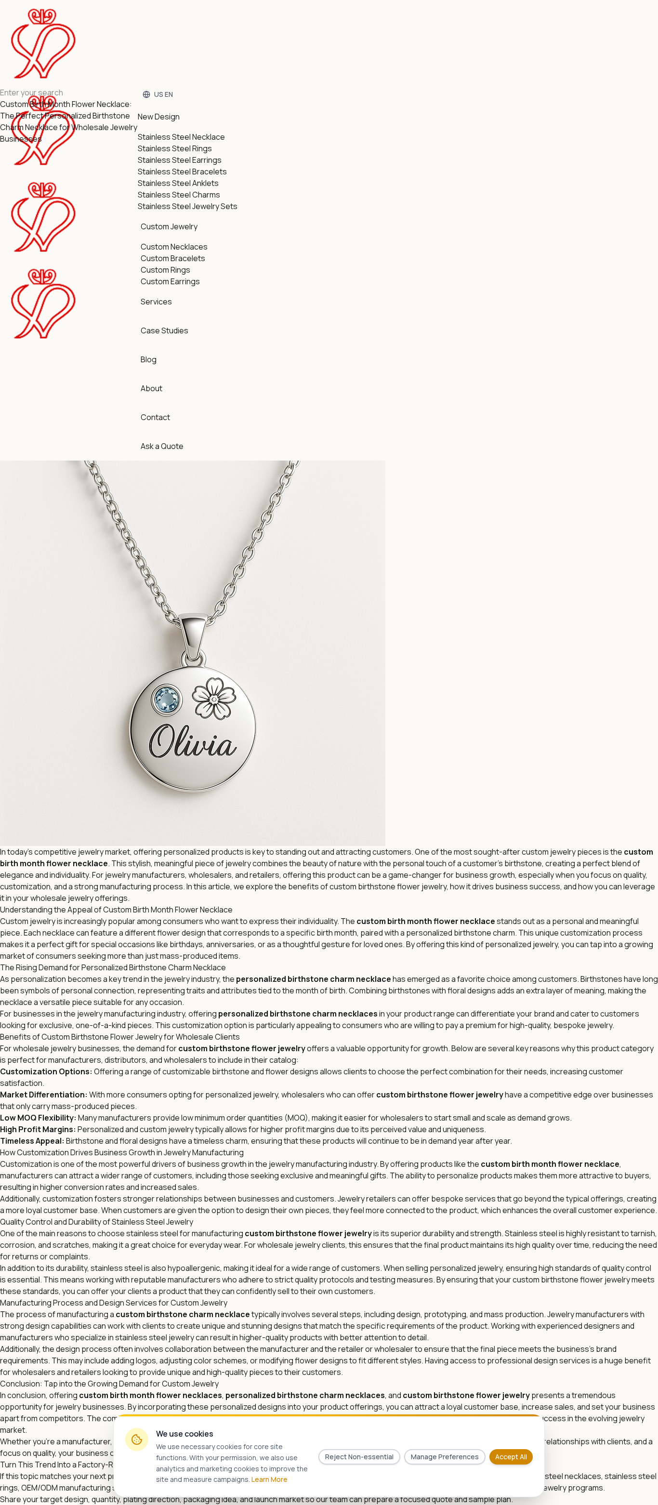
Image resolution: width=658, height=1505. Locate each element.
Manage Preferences (445, 1456)
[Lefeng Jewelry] (43, 173)
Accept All (511, 1456)
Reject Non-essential (359, 1456)
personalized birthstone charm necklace (313, 979)
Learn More (269, 1479)
